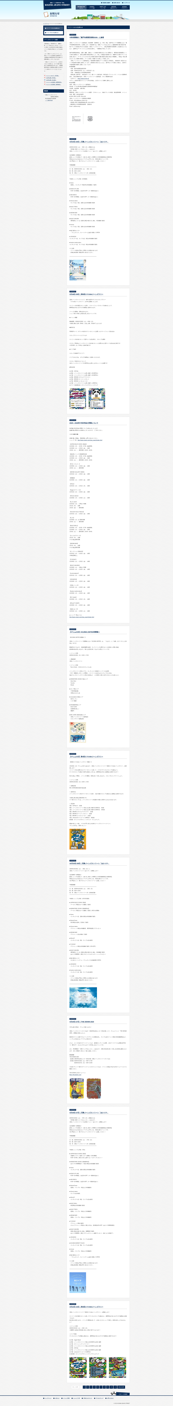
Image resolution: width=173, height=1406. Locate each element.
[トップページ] (126, 2)
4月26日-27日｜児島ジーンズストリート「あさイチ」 (89, 1113)
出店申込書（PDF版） (51, 77)
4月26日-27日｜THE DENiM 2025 (81, 1022)
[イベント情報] (91, 5)
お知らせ (57, 1398)
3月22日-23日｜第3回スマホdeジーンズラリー (86, 1307)
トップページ (46, 23)
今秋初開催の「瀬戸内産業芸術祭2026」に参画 (86, 37)
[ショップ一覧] (102, 5)
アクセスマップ (99, 1398)
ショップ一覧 (76, 1398)
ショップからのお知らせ (52, 32)
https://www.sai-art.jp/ (83, 78)
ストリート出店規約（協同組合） (53, 84)
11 (115, 1387)
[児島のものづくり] (113, 5)
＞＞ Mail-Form (49, 100)
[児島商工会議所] (105, 2)
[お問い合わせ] (116, 2)
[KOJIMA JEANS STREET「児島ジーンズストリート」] (57, 0)
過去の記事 (121, 1387)
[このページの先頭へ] (120, 1391)
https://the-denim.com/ (75, 1074)
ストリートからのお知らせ (52, 28)
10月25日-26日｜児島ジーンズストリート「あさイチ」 (89, 863)
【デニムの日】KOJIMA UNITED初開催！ (84, 632)
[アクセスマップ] (124, 5)
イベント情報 (66, 1398)
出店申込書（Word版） (51, 80)
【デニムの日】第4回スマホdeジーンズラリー (86, 756)
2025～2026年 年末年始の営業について (83, 423)
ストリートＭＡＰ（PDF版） (52, 75)
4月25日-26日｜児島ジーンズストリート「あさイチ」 (89, 142)
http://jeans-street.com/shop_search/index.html (90, 440)
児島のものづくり (87, 1398)
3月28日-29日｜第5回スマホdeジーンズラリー (86, 294)
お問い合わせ (110, 1398)
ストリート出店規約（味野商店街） (54, 82)
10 (111, 1387)
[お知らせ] (81, 5)
